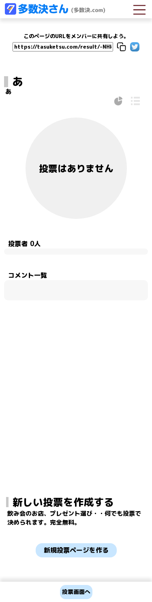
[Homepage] (54, 12)
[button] (121, 46)
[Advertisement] (76, 375)
